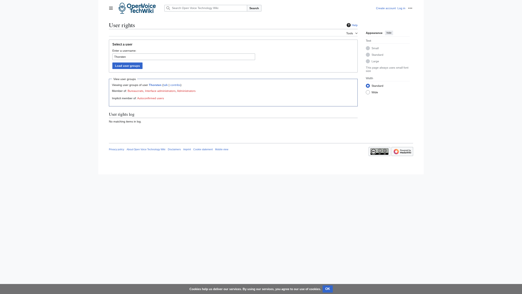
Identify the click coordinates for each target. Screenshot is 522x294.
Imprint (187, 149)
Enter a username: (124, 50)
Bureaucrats (135, 90)
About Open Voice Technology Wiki (146, 149)
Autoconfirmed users (150, 98)
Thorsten (155, 85)
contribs (175, 85)
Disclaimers (174, 149)
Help (355, 25)
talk (165, 85)
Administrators (186, 90)
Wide (375, 92)
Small (375, 48)
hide (389, 32)
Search (254, 8)
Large (375, 61)
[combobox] (183, 56)
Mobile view (221, 149)
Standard (377, 54)
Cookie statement (203, 149)
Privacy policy (116, 149)
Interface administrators (160, 90)
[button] (111, 8)
